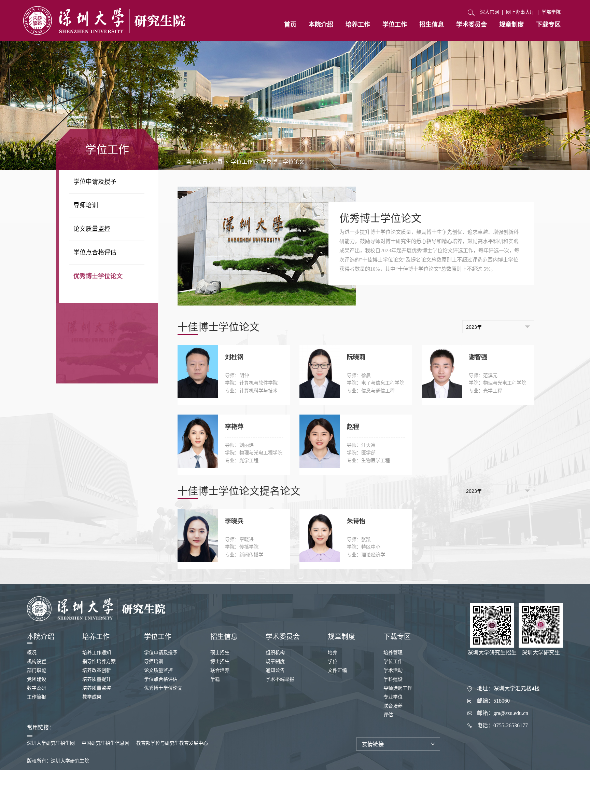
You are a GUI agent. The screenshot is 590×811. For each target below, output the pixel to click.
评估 (388, 714)
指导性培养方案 (99, 661)
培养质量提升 (96, 679)
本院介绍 (321, 24)
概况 (32, 652)
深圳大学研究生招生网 (51, 743)
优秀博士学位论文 (98, 276)
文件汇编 (337, 670)
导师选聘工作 (397, 688)
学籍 (215, 679)
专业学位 (393, 697)
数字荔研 (36, 688)
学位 (332, 661)
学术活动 (393, 670)
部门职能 (36, 670)
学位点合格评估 (94, 252)
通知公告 (275, 670)
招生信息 (431, 24)
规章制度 (511, 24)
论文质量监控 (91, 229)
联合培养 (219, 670)
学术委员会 (471, 24)
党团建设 (36, 679)
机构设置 (36, 661)
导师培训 (85, 205)
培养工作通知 (96, 652)
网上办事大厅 (520, 12)
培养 (332, 652)
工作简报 (36, 697)
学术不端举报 (280, 679)
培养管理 (393, 652)
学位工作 (394, 24)
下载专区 (548, 24)
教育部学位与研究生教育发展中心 (172, 743)
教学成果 (91, 697)
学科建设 (393, 679)
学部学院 (551, 12)
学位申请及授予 (94, 181)
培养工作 (358, 24)
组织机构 (275, 652)
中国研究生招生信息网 (105, 743)
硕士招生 (219, 652)
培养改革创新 (96, 670)
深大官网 (489, 12)
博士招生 (219, 661)
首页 (290, 24)
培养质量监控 (96, 688)
